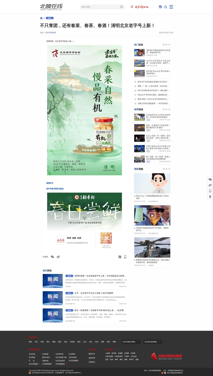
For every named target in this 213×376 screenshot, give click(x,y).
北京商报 (72, 354)
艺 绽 (32, 361)
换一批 (168, 44)
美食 (49, 18)
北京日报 (32, 354)
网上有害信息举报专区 (175, 373)
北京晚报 (45, 354)
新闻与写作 (46, 357)
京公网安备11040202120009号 (42, 373)
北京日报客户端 (60, 357)
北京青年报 (59, 354)
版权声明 (92, 358)
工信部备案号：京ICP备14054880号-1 (68, 373)
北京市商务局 (50, 33)
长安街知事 (73, 357)
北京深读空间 (60, 361)
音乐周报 (32, 357)
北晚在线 (45, 361)
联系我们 (92, 362)
